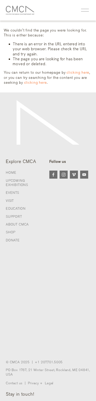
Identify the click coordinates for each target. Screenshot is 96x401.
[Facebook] (53, 175)
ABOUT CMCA (17, 224)
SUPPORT (14, 217)
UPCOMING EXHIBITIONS (17, 183)
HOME (11, 173)
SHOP (10, 232)
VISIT (10, 201)
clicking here (78, 72)
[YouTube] (84, 175)
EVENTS (12, 193)
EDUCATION (16, 209)
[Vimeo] (74, 175)
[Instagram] (64, 175)
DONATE (13, 240)
